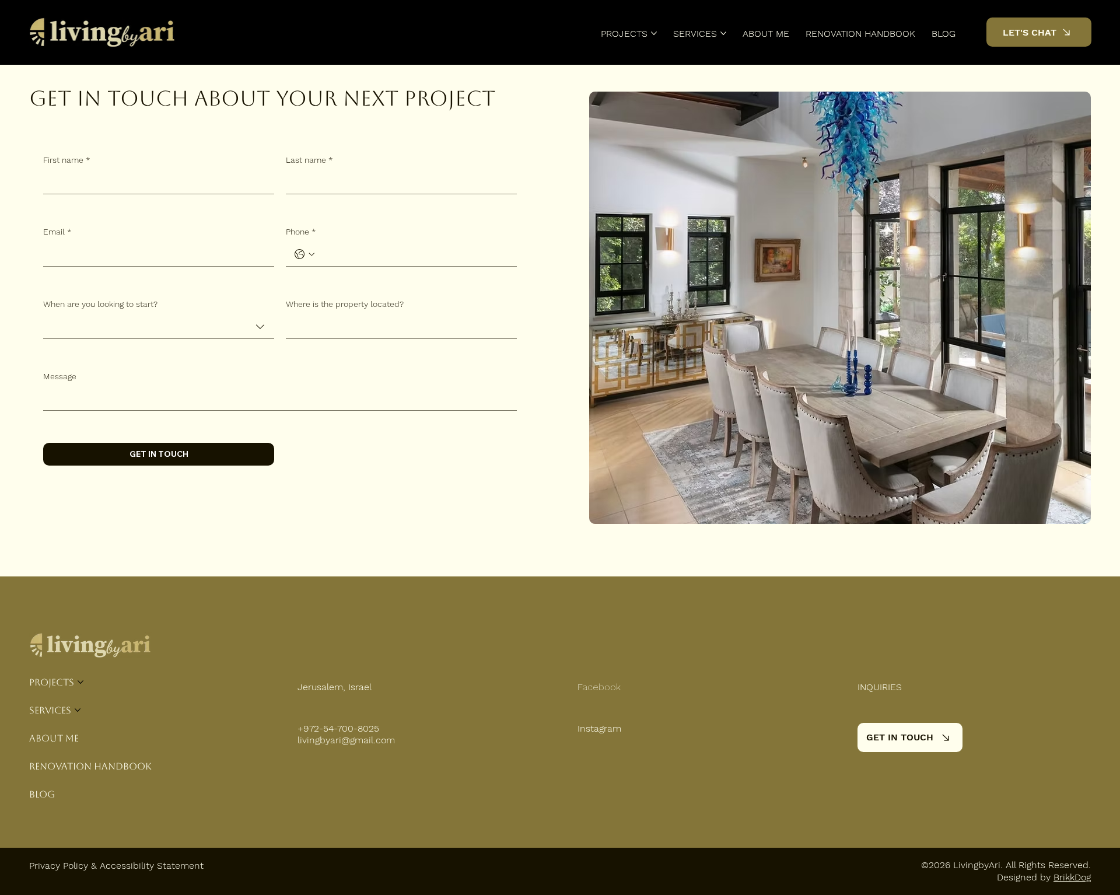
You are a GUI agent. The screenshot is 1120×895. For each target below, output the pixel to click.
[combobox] (158, 327)
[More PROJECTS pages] (654, 33)
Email (57, 231)
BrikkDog (1072, 877)
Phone (301, 231)
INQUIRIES (880, 687)
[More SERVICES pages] (723, 33)
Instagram (599, 728)
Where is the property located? (345, 304)
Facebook (599, 687)
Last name (309, 160)
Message (59, 376)
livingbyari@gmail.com (346, 740)
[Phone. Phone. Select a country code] (304, 254)
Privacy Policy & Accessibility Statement (116, 865)
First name (66, 160)
